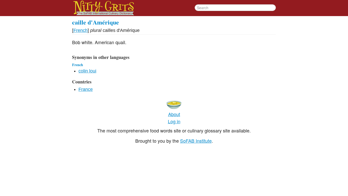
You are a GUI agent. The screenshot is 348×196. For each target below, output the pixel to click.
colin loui (87, 71)
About (174, 114)
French (80, 30)
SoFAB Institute (196, 140)
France (85, 89)
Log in (174, 121)
